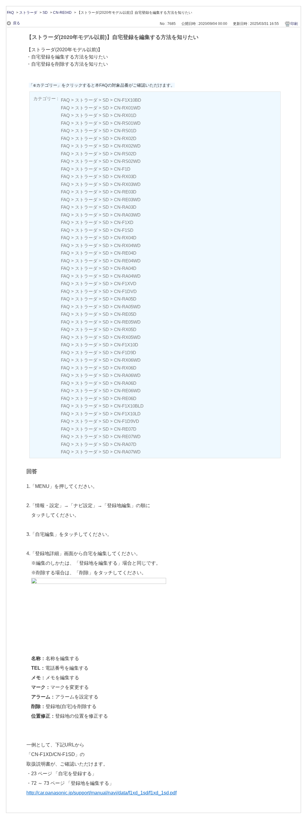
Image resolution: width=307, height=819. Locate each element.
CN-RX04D (125, 237)
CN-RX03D (125, 176)
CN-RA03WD (127, 214)
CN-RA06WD (127, 375)
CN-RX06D (125, 367)
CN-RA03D (125, 207)
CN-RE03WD (127, 199)
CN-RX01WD (127, 107)
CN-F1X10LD (127, 413)
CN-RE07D (125, 429)
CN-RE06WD (127, 390)
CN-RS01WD (127, 123)
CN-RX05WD (127, 337)
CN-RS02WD (127, 161)
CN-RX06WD (127, 360)
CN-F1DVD (125, 291)
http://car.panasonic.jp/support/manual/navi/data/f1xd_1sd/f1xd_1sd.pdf (101, 792)
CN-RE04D (62, 12)
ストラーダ (28, 12)
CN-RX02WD (127, 145)
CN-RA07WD (127, 451)
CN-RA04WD (127, 276)
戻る (16, 23)
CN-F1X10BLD (129, 405)
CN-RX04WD (127, 245)
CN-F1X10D (126, 344)
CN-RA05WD (127, 306)
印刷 (294, 24)
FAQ (10, 12)
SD (45, 12)
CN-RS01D (125, 130)
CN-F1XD (123, 222)
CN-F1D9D (125, 352)
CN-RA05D (125, 298)
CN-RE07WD (127, 436)
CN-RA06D (125, 383)
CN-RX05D (125, 329)
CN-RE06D (125, 398)
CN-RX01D (125, 115)
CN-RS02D (125, 153)
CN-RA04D (125, 268)
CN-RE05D (125, 314)
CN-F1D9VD (126, 421)
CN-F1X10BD (127, 100)
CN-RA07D (125, 444)
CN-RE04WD (127, 260)
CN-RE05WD (127, 321)
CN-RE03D (125, 191)
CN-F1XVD (125, 283)
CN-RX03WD (127, 184)
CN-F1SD (123, 230)
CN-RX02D (125, 138)
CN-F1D (122, 169)
